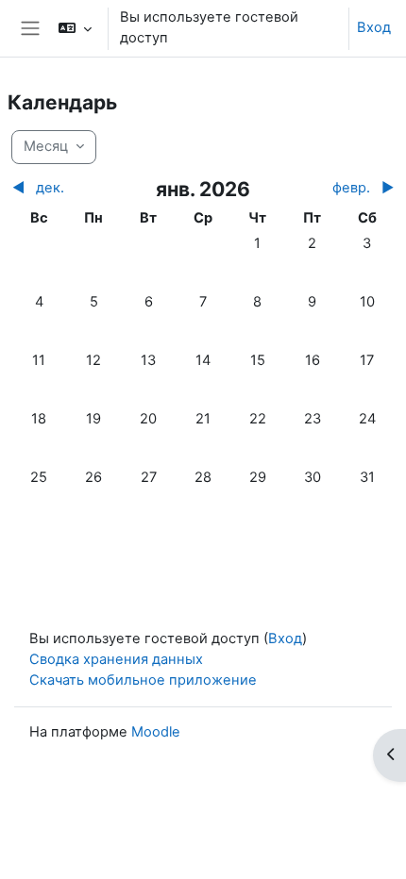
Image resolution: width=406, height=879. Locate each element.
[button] (74, 28)
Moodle (155, 731)
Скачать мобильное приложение (143, 680)
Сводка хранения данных (116, 659)
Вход (374, 27)
